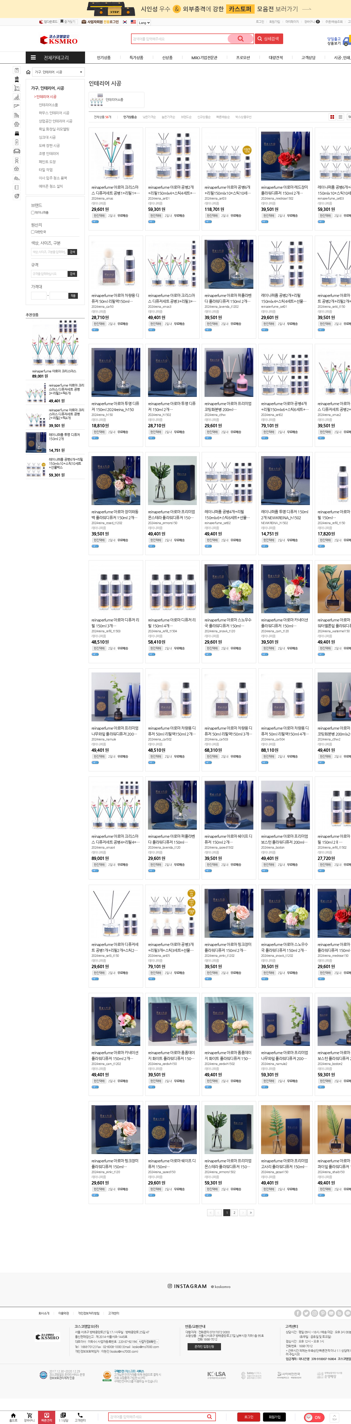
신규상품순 (204, 117)
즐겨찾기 (69, 21)
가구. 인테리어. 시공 (48, 72)
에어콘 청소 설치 (51, 186)
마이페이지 (292, 21)
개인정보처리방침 (88, 1313)
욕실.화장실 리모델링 (54, 129)
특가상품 (136, 57)
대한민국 (40, 232)
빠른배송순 (223, 117)
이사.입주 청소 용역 (53, 178)
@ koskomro (220, 1287)
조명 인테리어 (49, 153)
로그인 (260, 21)
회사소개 (44, 1313)
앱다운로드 (50, 21)
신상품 (167, 57)
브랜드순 (186, 117)
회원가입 (274, 21)
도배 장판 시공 (49, 145)
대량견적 (276, 57)
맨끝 (250, 1212)
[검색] (240, 38)
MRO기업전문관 (204, 57)
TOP (334, 1419)
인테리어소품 (48, 105)
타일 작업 (45, 170)
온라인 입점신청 (204, 1346)
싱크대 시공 (47, 137)
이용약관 (63, 1313)
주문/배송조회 (334, 21)
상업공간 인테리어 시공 (55, 121)
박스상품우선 (243, 117)
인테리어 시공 (46, 97)
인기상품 (104, 57)
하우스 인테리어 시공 (54, 113)
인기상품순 (130, 117)
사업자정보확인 (148, 1341)
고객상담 (308, 57)
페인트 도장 (47, 162)
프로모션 (243, 57)
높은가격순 (168, 117)
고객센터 (113, 1313)
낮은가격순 (149, 117)
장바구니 (311, 21)
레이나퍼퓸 (41, 212)
